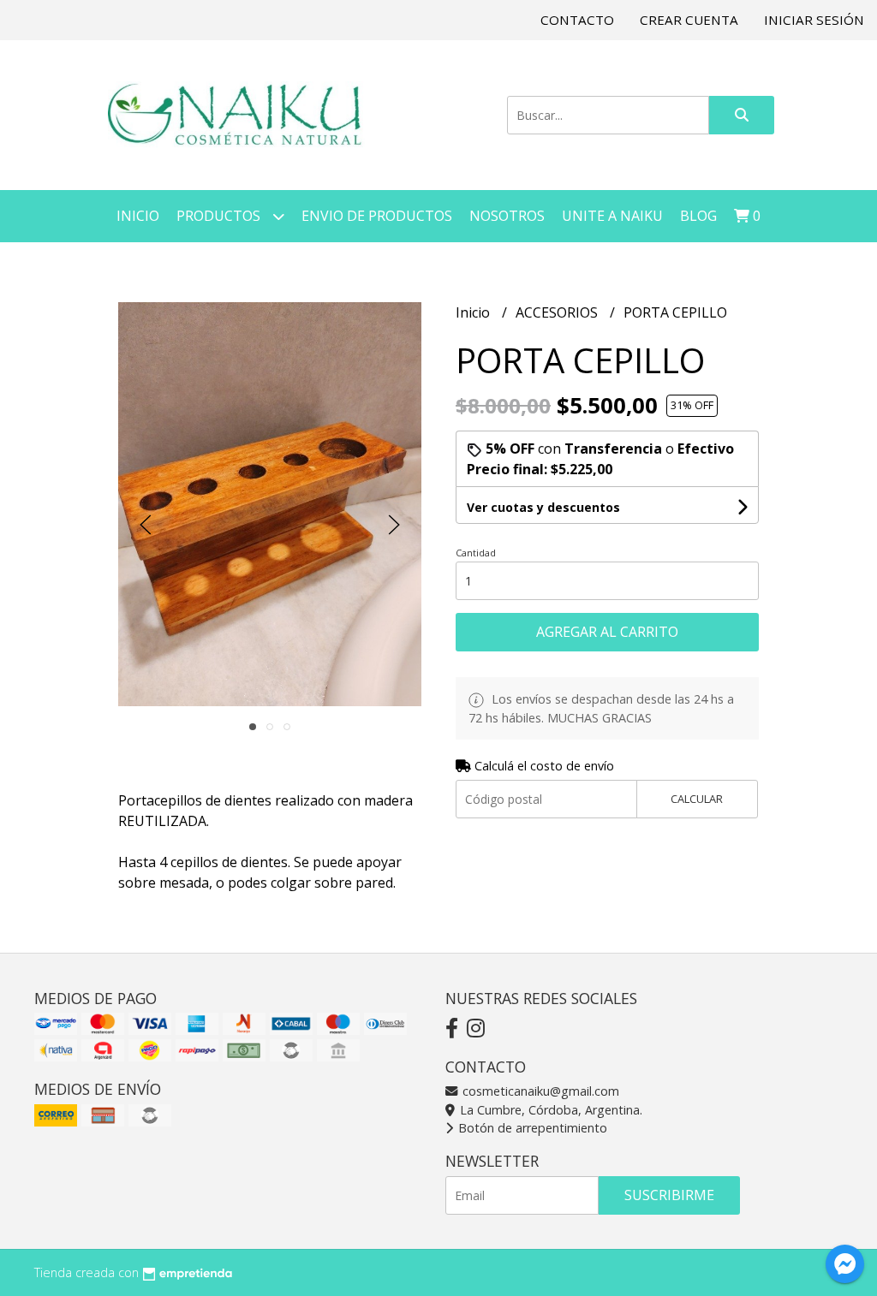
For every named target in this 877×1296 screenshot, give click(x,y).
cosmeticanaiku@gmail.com (539, 1091)
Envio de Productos (376, 215)
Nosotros (507, 215)
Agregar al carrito (607, 631)
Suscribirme (669, 1195)
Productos (220, 215)
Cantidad (476, 552)
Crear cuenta (689, 19)
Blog (698, 215)
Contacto (577, 19)
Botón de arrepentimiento (531, 1128)
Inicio (137, 215)
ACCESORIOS (558, 312)
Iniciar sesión (814, 19)
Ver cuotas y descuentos (543, 507)
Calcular (697, 798)
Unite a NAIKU (612, 215)
